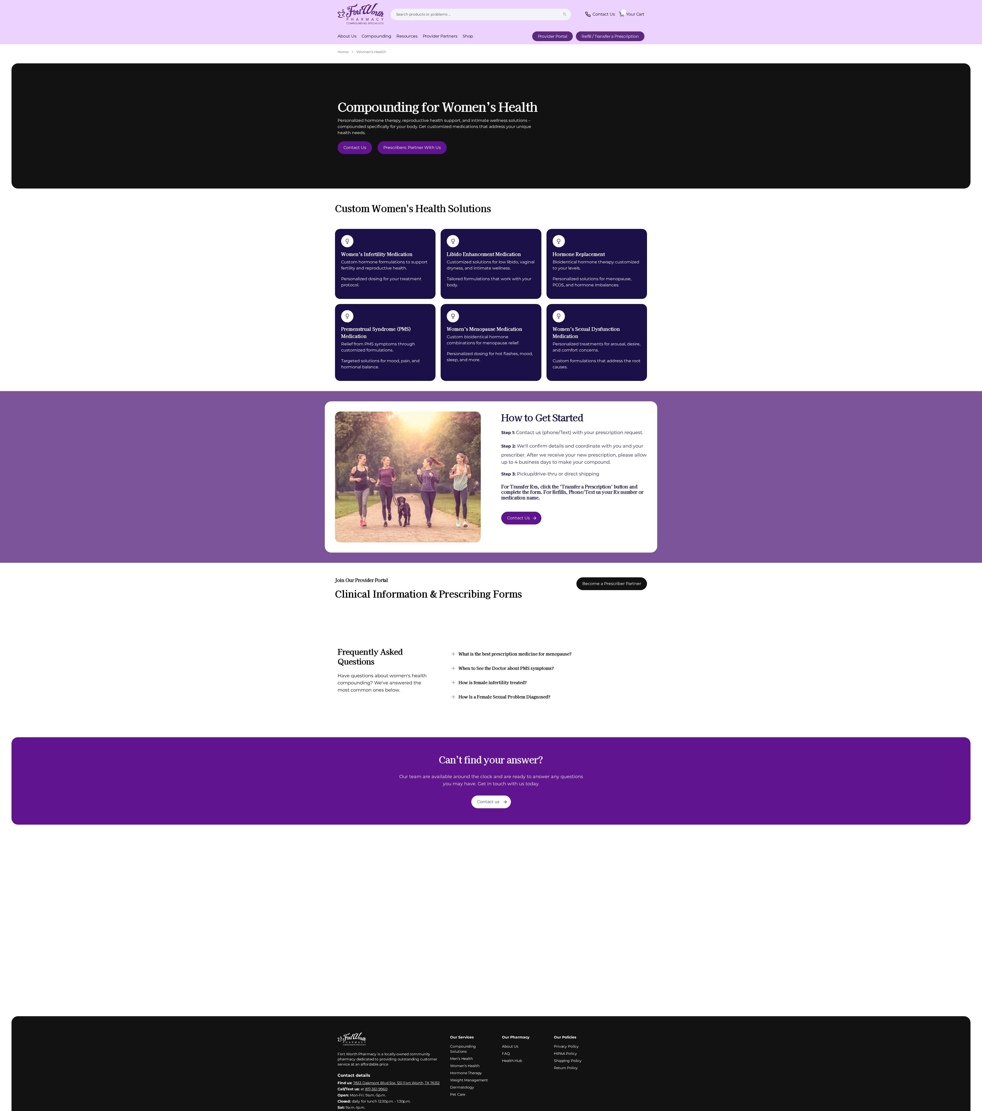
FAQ (506, 1053)
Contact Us (354, 147)
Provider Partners (440, 36)
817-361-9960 (376, 1089)
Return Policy (566, 1068)
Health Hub (512, 1060)
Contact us (488, 801)
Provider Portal (552, 36)
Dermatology (462, 1087)
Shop (468, 36)
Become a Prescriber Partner (611, 583)
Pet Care (457, 1094)
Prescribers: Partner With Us (412, 147)
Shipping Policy (568, 1060)
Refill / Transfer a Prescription (610, 36)
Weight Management (469, 1080)
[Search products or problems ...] (564, 14)
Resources (407, 36)
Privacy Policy (566, 1046)
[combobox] (481, 14)
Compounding (376, 36)
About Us (347, 36)
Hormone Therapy (466, 1073)
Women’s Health (464, 1065)
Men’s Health (461, 1058)
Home (343, 52)
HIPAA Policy (565, 1053)
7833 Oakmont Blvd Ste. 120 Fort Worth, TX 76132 (396, 1083)
